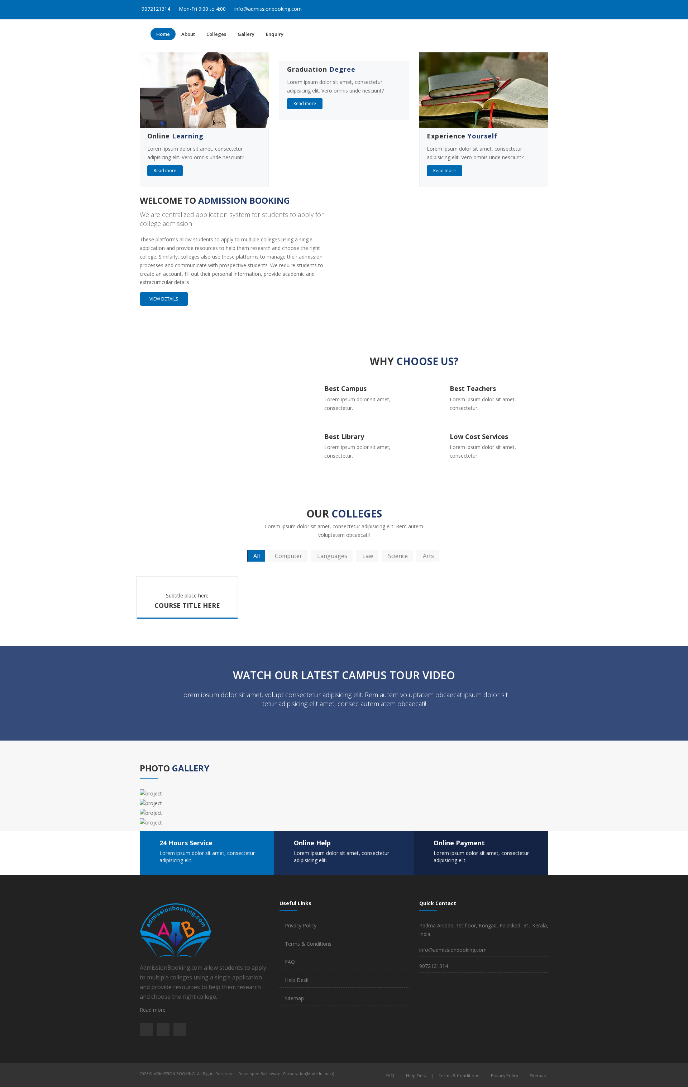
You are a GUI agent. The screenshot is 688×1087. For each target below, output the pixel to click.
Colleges (216, 34)
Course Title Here (187, 605)
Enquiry (274, 34)
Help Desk (297, 980)
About (188, 34)
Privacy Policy (300, 925)
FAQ (290, 961)
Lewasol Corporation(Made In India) (300, 1073)
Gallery (246, 34)
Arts (428, 556)
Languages (332, 556)
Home (163, 34)
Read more (165, 170)
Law (367, 556)
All (256, 556)
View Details (163, 299)
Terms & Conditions (308, 943)
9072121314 (156, 8)
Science (398, 556)
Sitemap (294, 998)
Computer (288, 556)
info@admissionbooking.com (268, 8)
